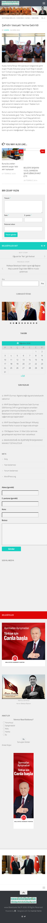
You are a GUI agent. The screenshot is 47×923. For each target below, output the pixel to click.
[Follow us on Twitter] (44, 246)
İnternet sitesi (9, 224)
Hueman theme (36, 911)
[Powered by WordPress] (15, 911)
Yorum (7, 198)
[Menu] (44, 3)
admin (6, 30)
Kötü (7, 729)
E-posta (27, 215)
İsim (6, 215)
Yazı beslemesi (10, 465)
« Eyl (23, 376)
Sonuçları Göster (23, 742)
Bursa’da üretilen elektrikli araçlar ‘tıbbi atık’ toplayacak (10, 167)
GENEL (28, 18)
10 (36, 323)
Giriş (6, 459)
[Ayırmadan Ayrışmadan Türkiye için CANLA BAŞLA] (23, 665)
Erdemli (20, 18)
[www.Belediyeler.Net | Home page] (13, 3)
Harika (7, 732)
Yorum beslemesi (11, 471)
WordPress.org (10, 476)
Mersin (35, 18)
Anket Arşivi (6, 745)
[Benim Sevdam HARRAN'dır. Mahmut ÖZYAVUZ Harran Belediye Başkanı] (23, 697)
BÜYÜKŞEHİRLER (8, 18)
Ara (3, 279)
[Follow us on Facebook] (42, 246)
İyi (6, 735)
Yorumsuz (9, 722)
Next (41, 302)
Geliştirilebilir (10, 726)
